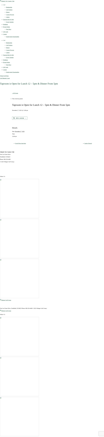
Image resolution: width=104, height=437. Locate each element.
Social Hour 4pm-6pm (20, 143)
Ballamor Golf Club (5, 172)
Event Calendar (10, 22)
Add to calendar (20, 118)
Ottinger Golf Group (5, 165)
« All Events (15, 93)
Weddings (5, 24)
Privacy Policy (18, 161)
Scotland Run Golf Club (6, 169)
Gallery (8, 17)
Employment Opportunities (12, 36)
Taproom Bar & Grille (8, 19)
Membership (9, 7)
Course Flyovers (10, 14)
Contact (5, 34)
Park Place (8, 29)
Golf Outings (9, 9)
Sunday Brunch (88, 143)
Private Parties (6, 27)
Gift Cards (5, 31)
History (8, 12)
